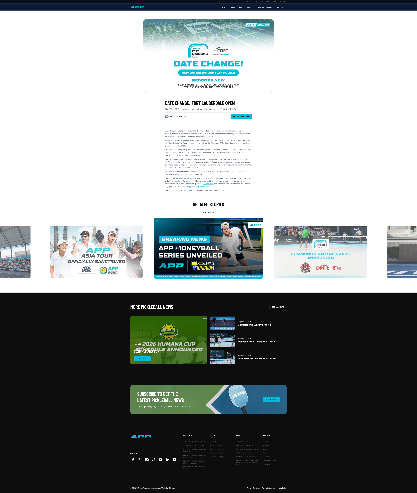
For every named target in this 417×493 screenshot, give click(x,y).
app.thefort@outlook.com (198, 186)
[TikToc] (153, 459)
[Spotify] (174, 459)
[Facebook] (133, 459)
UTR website (208, 184)
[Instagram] (146, 459)
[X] (139, 459)
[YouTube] (160, 459)
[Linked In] (167, 459)
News (240, 7)
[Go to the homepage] (140, 436)
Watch (232, 7)
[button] (223, 7)
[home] (137, 7)
